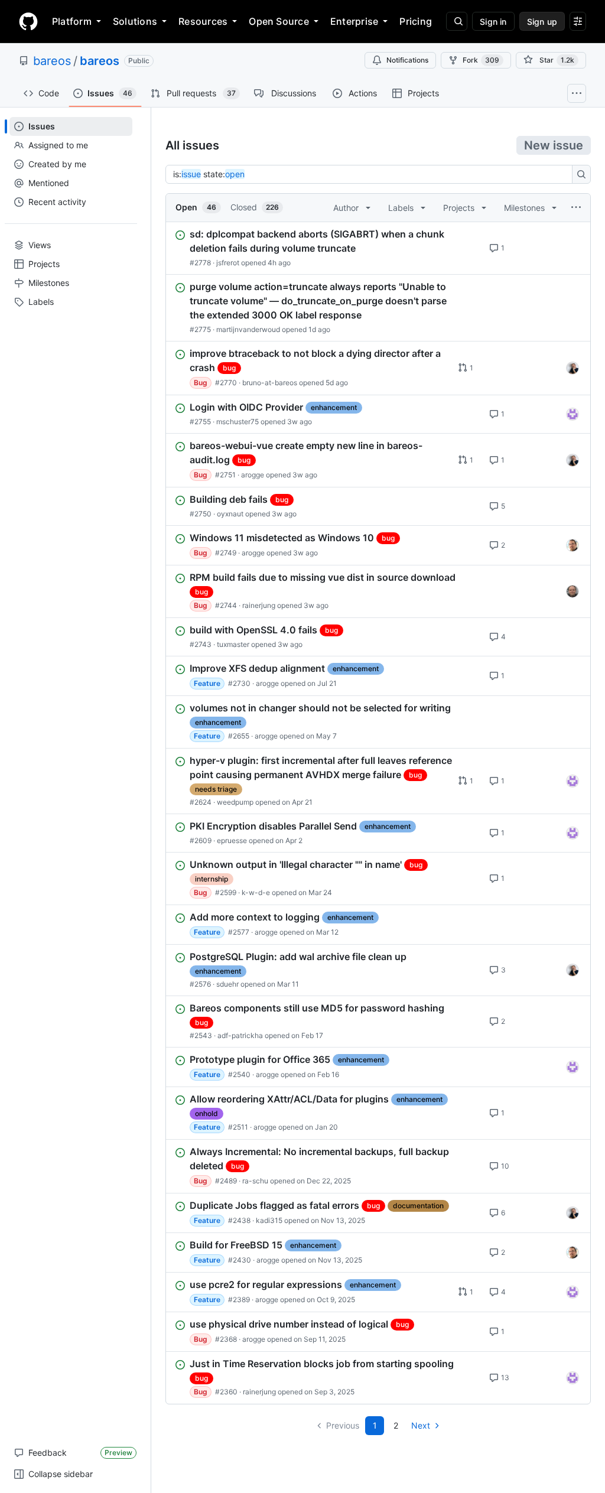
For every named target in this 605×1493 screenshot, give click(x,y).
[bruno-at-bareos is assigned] (572, 368)
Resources (202, 21)
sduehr (227, 984)
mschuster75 (237, 421)
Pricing (415, 21)
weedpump (235, 802)
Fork (481, 60)
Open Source (279, 21)
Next (420, 1425)
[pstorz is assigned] (572, 591)
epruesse (232, 840)
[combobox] (372, 174)
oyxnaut (230, 513)
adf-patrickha (240, 1035)
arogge (252, 474)
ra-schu (255, 1180)
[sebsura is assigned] (572, 414)
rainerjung (258, 605)
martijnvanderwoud (248, 329)
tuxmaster (233, 644)
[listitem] (378, 248)
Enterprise (354, 21)
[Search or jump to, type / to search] (456, 21)
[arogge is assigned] (572, 545)
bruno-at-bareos (269, 382)
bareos (52, 61)
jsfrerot (227, 262)
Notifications (407, 60)
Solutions (135, 21)
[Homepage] (28, 21)
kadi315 (269, 1220)
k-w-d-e (256, 892)
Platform (72, 21)
